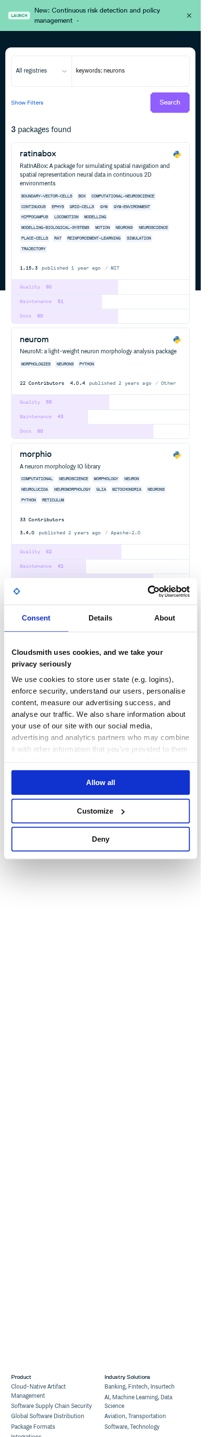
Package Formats (33, 1427)
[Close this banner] (189, 15)
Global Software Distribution (47, 1416)
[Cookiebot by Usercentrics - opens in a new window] (147, 591)
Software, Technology (132, 1427)
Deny (100, 839)
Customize (95, 811)
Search (170, 102)
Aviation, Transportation (135, 1416)
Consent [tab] (36, 618)
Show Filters (27, 102)
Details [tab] (100, 618)
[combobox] (41, 71)
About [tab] (165, 618)
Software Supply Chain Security (51, 1406)
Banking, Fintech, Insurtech (139, 1387)
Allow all (100, 782)
